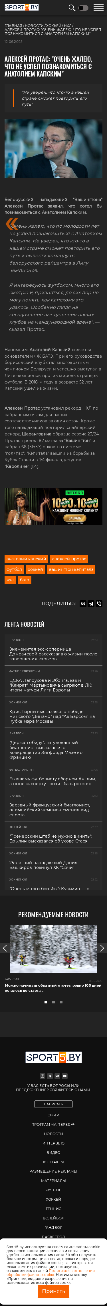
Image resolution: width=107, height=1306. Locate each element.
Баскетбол (53, 1237)
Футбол (53, 1190)
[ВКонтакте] (83, 603)
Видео (53, 1152)
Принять (53, 1291)
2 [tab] (55, 1004)
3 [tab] (63, 1004)
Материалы (53, 1181)
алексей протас (69, 558)
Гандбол (54, 1227)
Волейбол (53, 1218)
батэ (24, 579)
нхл (10, 579)
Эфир (53, 1115)
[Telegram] (91, 603)
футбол (14, 569)
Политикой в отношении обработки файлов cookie (51, 1273)
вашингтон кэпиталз (71, 569)
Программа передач (53, 1124)
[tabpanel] (53, 961)
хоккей (35, 569)
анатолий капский (26, 558)
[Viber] (99, 603)
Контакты (53, 1162)
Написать (53, 1104)
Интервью (53, 1143)
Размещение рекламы (53, 1171)
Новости (53, 1134)
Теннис (53, 1209)
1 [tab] (47, 1004)
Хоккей (53, 1199)
